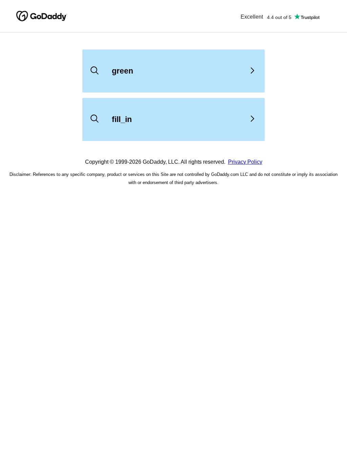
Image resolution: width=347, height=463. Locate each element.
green (122, 70)
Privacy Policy (245, 162)
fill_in (122, 119)
